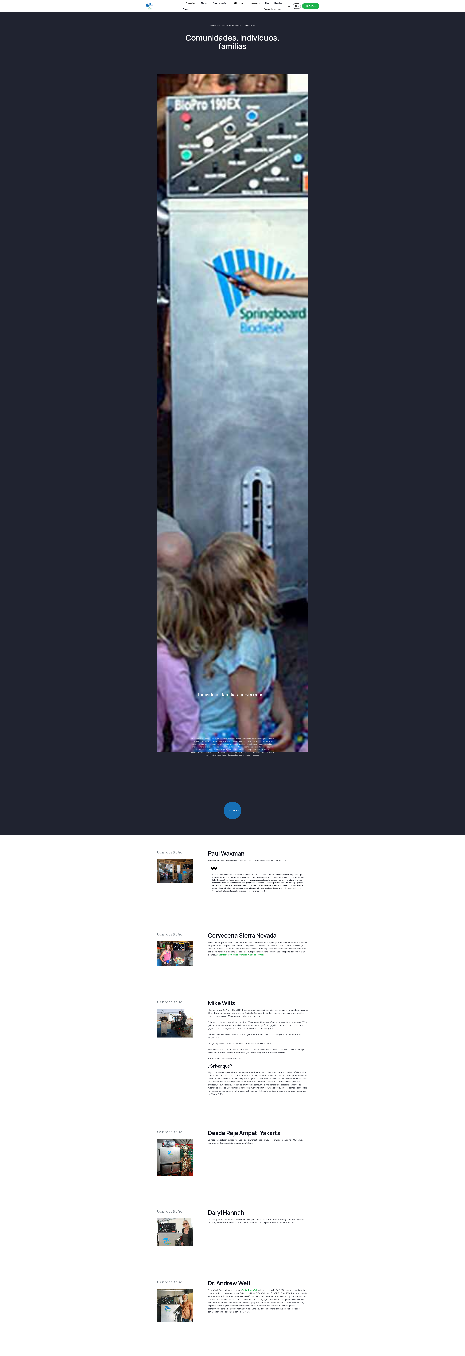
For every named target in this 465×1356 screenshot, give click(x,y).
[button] (190, 3)
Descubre (232, 810)
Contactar (311, 6)
